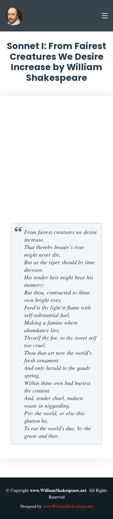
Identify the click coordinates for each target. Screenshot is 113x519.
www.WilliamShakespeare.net (68, 506)
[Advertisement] (56, 161)
